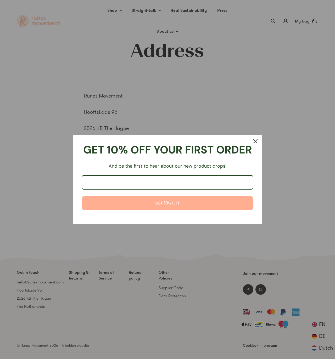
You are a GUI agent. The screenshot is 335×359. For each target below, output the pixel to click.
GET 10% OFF (167, 203)
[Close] (255, 141)
